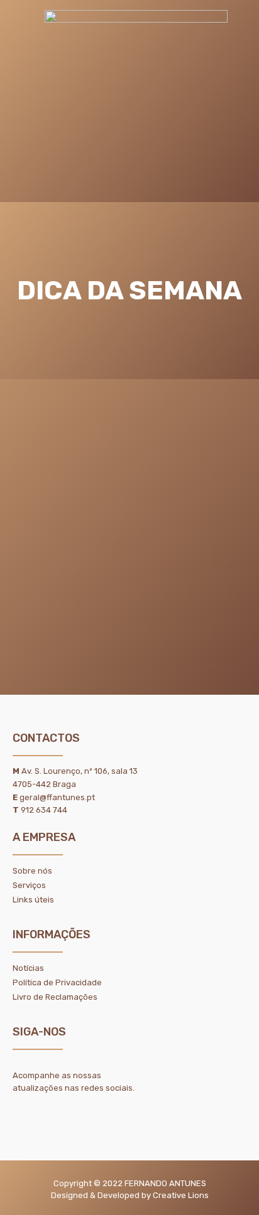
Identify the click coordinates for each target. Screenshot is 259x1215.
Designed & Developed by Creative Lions (130, 1195)
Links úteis (33, 899)
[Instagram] (70, 1115)
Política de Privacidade (57, 982)
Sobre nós (32, 870)
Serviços (29, 885)
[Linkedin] (20, 1115)
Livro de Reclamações (55, 997)
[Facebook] (45, 1115)
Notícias (28, 968)
